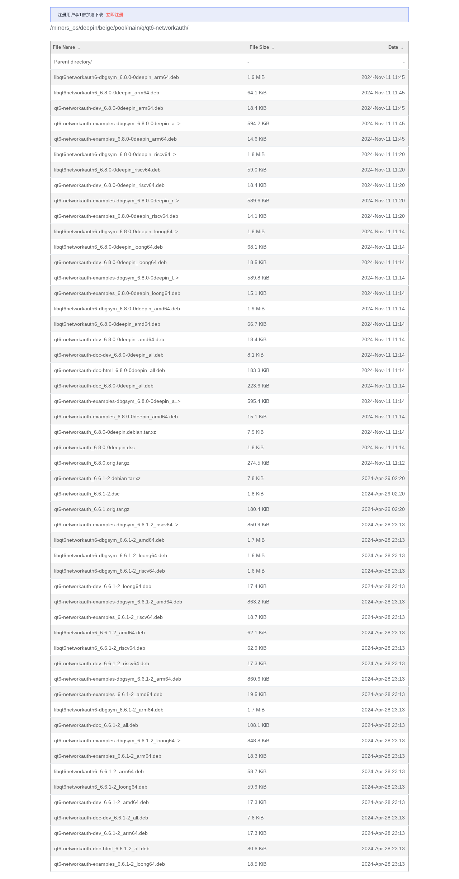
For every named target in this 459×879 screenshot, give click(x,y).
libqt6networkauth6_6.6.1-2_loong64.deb (100, 787)
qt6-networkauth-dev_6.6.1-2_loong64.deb (102, 586)
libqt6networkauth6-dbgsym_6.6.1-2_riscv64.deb (109, 571)
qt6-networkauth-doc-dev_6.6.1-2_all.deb (101, 818)
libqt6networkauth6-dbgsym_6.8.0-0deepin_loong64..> (116, 231)
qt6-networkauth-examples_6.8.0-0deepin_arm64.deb (115, 139)
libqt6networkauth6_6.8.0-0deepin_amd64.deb (107, 324)
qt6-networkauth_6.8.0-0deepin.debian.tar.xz (105, 432)
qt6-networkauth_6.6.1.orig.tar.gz (91, 509)
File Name (64, 47)
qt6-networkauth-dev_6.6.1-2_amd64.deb (101, 802)
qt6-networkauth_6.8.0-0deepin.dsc (94, 447)
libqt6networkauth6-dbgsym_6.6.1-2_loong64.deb (110, 555)
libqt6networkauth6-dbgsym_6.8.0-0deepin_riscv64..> (115, 154)
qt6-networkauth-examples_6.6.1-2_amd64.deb (108, 694)
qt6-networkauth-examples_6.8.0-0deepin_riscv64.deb (116, 216)
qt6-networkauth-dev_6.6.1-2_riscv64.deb (101, 663)
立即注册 (114, 14)
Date (393, 47)
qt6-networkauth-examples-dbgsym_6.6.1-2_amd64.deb (118, 602)
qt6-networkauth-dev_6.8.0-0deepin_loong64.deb (110, 262)
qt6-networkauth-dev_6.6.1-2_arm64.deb (101, 833)
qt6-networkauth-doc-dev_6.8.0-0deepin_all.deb (109, 355)
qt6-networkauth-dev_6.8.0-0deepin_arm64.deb (108, 108)
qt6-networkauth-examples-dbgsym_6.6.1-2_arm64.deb (117, 679)
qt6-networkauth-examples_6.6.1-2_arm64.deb (107, 756)
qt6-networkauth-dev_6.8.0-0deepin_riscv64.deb (109, 185)
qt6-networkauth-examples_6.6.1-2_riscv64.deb (108, 617)
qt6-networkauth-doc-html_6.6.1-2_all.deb (102, 848)
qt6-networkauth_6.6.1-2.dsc (86, 494)
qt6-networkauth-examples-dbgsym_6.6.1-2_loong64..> (117, 740)
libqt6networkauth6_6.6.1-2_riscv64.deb (99, 648)
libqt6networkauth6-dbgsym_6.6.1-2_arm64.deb (109, 710)
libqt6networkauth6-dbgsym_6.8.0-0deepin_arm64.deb (116, 77)
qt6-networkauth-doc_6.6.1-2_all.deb (96, 725)
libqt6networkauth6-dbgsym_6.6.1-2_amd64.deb (109, 540)
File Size (259, 47)
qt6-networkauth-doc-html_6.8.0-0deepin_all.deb (109, 370)
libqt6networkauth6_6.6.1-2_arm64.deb (99, 771)
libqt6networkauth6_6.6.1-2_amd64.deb (99, 632)
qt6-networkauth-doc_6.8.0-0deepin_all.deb (103, 386)
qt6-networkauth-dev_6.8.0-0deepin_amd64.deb (109, 339)
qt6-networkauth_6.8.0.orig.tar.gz (91, 463)
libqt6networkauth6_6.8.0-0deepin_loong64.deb (108, 247)
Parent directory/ (73, 62)
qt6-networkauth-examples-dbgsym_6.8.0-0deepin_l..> (116, 278)
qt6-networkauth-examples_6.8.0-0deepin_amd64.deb (116, 416)
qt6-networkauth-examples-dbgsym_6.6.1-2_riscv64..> (116, 524)
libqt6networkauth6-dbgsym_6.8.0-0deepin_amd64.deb (117, 308)
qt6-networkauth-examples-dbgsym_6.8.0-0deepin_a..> (117, 123)
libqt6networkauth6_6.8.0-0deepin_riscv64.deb (107, 170)
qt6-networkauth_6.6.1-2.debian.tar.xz (97, 478)
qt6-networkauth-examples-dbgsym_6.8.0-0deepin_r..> (116, 200)
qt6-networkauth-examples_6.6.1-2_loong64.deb (109, 864)
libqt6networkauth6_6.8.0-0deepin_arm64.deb (106, 92)
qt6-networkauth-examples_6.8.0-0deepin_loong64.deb (117, 293)
